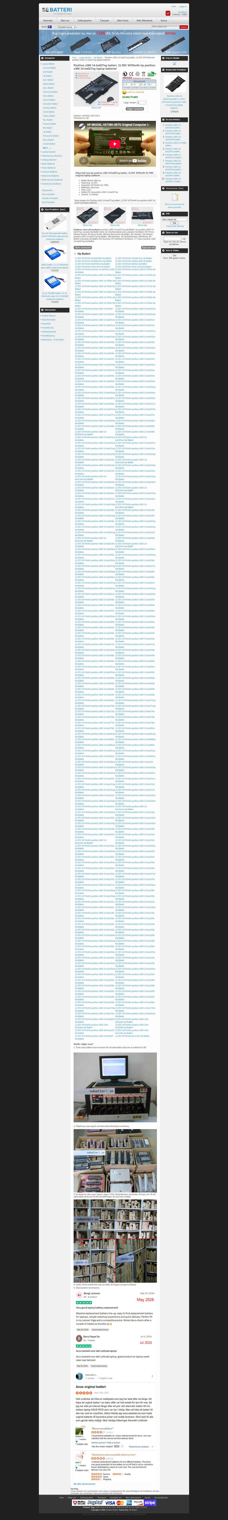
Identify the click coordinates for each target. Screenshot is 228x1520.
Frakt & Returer (49, 316)
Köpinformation (49, 320)
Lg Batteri (47, 132)
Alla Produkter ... (49, 202)
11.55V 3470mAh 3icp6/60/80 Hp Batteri (93, 258)
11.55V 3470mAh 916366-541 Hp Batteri (93, 261)
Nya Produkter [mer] (55, 209)
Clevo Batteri (48, 112)
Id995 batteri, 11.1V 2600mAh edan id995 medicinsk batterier (55, 266)
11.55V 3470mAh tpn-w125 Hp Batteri (132, 1036)
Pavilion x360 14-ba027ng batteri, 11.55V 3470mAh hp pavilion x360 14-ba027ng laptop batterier (174, 102)
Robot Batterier (49, 168)
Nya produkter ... (49, 194)
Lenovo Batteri (49, 68)
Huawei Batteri (49, 124)
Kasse (164, 20)
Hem (174, 6)
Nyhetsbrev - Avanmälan (53, 340)
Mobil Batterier (48, 164)
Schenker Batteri (50, 104)
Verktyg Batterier (49, 160)
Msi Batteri (47, 128)
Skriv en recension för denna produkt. (174, 206)
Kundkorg (182, 12)
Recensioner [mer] (174, 188)
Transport (104, 20)
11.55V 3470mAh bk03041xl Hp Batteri (92, 264)
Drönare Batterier (50, 172)
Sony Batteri (48, 96)
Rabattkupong (48, 336)
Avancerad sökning (175, 226)
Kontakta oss (116, 1498)
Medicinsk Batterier (50, 176)
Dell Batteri (47, 72)
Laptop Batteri (85, 57)
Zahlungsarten (84, 20)
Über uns (65, 20)
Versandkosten (161, 1498)
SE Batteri (133, 1510)
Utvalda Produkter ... (51, 198)
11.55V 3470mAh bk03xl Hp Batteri (131, 264)
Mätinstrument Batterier (52, 180)
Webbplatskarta (49, 332)
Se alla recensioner (84, 1484)
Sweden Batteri (112, 1510)
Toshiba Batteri (49, 108)
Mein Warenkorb (144, 20)
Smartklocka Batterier (51, 184)
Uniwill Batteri (48, 144)
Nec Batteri (47, 120)
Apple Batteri (48, 84)
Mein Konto (122, 20)
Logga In (183, 6)
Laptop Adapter (49, 152)
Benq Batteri (48, 140)
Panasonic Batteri (50, 136)
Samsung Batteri (50, 92)
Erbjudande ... (48, 190)
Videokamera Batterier (52, 156)
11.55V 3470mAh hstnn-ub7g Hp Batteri (133, 267)
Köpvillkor (46, 324)
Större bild (87, 225)
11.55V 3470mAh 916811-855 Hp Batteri (133, 261)
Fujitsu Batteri (48, 116)
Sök (168, 214)
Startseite (47, 20)
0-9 (145, 1507)
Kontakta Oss (48, 328)
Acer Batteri (47, 80)
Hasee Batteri (48, 100)
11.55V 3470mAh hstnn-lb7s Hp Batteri (92, 267)
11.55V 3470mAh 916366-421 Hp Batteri (133, 258)
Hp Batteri (47, 76)
